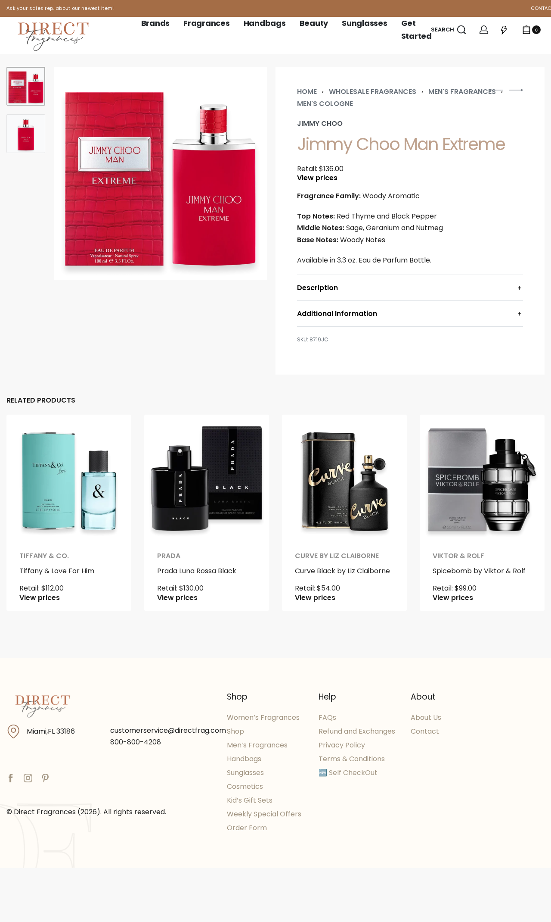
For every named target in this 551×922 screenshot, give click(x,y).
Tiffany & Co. (44, 556)
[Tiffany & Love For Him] (68, 477)
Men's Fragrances (462, 92)
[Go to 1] (25, 86)
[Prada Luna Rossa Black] (206, 477)
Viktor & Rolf (458, 556)
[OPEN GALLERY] (160, 173)
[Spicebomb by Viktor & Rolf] (482, 477)
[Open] (504, 29)
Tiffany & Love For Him (56, 571)
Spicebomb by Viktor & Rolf (479, 571)
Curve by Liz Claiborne (337, 556)
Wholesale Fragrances (372, 92)
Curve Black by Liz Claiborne (342, 571)
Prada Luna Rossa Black (196, 571)
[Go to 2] (25, 133)
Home (307, 92)
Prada (168, 556)
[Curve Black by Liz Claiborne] (344, 477)
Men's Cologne (325, 104)
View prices (317, 178)
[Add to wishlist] (111, 435)
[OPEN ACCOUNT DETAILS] (484, 29)
